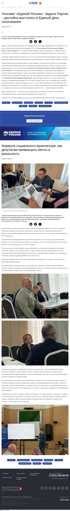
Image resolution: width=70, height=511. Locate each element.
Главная (3, 7)
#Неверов (38, 102)
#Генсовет (6, 102)
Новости (19, 7)
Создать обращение (34, 121)
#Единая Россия (17, 102)
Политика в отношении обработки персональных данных (16, 503)
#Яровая (23, 106)
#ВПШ (58, 460)
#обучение (36, 463)
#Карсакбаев (28, 102)
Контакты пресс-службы (21, 478)
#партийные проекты (45, 106)
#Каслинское (48, 460)
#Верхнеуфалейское (23, 460)
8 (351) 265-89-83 (58, 475)
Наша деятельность (11, 7)
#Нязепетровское (37, 460)
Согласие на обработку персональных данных (13, 504)
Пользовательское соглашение (9, 500)
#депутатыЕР (47, 463)
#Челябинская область (61, 102)
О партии (6, 473)
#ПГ (48, 102)
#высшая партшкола (25, 463)
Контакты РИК (7, 477)
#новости (33, 106)
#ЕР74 (11, 460)
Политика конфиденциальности (9, 502)
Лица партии (20, 473)
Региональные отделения (35, 474)
